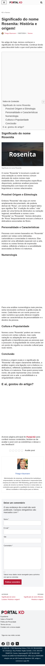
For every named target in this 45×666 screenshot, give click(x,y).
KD (3, 12)
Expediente (4, 616)
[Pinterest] (12, 645)
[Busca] (41, 2)
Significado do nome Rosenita (16, 105)
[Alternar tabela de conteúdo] (42, 102)
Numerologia (11, 116)
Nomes (7, 12)
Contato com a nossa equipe (10, 627)
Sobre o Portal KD (7, 619)
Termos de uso (6, 624)
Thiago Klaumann (10, 33)
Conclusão (10, 123)
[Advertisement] (22, 76)
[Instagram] (7, 645)
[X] (17, 645)
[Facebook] (3, 645)
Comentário (8, 545)
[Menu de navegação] (4, 2)
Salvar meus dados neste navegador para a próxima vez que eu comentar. (21, 576)
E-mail (6, 528)
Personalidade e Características (21, 112)
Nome (6, 519)
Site (5, 537)
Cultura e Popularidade (17, 119)
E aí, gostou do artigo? (13, 127)
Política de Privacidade (8, 622)
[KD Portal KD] (16, 2)
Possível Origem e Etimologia (20, 108)
